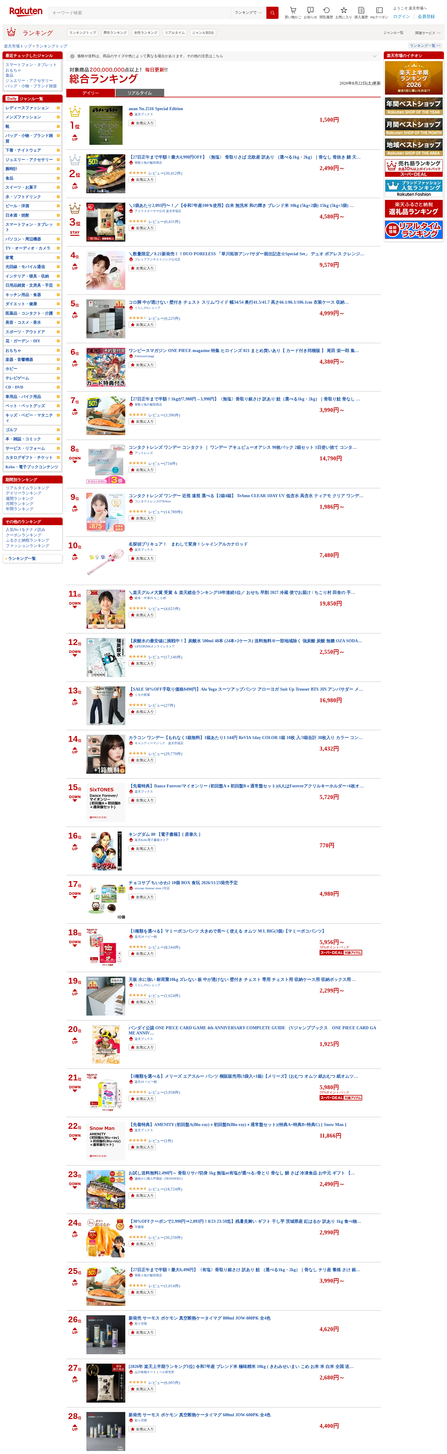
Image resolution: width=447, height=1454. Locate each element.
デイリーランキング (23, 493)
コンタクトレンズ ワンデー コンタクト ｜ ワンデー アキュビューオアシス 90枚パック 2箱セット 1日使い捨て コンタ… (243, 447)
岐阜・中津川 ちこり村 (150, 598)
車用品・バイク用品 (23, 396)
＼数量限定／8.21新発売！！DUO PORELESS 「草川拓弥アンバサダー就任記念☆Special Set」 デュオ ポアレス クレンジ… (246, 253)
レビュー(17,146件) (165, 657)
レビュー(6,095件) (164, 1382)
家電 (9, 257)
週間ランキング (19, 498)
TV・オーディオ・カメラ (27, 248)
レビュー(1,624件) (164, 995)
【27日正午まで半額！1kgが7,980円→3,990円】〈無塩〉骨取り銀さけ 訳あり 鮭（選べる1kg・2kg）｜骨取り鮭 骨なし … (244, 398)
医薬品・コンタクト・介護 (29, 313)
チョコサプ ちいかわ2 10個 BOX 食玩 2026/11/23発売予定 (183, 882)
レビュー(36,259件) (165, 1237)
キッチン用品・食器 (23, 294)
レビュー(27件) (161, 705)
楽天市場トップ (18, 46)
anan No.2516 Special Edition (156, 108)
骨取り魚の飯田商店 (148, 162)
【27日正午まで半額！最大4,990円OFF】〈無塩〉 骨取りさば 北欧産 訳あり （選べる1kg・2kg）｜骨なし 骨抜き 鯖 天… (245, 157)
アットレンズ (144, 453)
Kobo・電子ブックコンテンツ (31, 467)
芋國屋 (139, 1227)
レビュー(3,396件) (164, 415)
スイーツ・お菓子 (21, 187)
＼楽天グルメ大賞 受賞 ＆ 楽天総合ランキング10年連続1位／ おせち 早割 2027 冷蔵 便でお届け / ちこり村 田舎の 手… (242, 592)
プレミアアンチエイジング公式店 (157, 259)
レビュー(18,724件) (165, 1189)
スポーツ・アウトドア (25, 332)
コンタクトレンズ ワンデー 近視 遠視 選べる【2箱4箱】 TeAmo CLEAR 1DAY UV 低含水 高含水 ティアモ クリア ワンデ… (246, 495)
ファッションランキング (27, 545)
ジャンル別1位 (203, 32)
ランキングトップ (82, 32)
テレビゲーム (17, 378)
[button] (310, 13)
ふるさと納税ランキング (27, 540)
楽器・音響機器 (19, 359)
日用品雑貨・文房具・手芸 (29, 285)
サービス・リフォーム (25, 448)
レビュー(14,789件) (165, 512)
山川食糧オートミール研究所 (154, 1372)
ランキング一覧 (22, 558)
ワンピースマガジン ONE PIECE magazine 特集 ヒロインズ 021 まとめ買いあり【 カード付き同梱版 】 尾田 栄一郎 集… (244, 350)
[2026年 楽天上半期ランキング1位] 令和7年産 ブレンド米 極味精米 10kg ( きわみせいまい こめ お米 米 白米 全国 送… (241, 1366)
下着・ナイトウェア (23, 150)
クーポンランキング (23, 535)
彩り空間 (141, 1323)
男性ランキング (115, 32)
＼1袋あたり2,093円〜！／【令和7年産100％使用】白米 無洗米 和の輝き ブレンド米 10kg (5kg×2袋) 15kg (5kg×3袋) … (241, 205)
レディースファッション (27, 108)
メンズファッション (23, 117)
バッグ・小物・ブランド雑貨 (31, 86)
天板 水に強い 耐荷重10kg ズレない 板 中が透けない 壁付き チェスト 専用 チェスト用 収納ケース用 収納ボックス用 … (242, 979)
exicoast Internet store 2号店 (152, 888)
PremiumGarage (144, 356)
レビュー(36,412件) (165, 173)
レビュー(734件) (162, 463)
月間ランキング (19, 503)
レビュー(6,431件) (164, 221)
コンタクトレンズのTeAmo (153, 501)
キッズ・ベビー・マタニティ (29, 418)
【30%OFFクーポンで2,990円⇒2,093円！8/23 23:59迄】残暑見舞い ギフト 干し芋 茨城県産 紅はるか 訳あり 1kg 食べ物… (245, 1221)
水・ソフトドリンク (23, 196)
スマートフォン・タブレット (31, 64)
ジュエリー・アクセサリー (29, 80)
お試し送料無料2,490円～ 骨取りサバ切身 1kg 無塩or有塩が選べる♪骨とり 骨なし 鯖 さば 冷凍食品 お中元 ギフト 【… (242, 1172)
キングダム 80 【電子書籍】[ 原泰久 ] (164, 834)
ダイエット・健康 (21, 304)
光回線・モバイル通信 (25, 266)
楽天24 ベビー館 (146, 936)
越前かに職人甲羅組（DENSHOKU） (160, 1178)
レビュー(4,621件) (164, 608)
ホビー (11, 368)
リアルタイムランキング (27, 488)
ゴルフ (11, 429)
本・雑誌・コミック (23, 439)
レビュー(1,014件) (164, 1286)
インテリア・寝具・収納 (27, 276)
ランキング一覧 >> (425, 46)
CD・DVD (14, 387)
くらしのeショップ (147, 307)
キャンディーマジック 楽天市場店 (159, 743)
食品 (9, 75)
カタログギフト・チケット (29, 457)
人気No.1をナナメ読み (25, 529)
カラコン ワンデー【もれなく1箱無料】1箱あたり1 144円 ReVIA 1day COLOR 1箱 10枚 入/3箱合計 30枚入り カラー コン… (246, 737)
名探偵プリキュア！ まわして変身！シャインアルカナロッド (188, 544)
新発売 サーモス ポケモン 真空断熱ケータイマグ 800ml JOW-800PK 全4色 (200, 1318)
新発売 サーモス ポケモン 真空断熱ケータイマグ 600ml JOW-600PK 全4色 (200, 1414)
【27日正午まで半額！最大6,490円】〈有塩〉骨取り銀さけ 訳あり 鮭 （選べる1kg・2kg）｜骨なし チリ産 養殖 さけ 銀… (244, 1269)
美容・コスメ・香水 (23, 322)
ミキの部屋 (142, 694)
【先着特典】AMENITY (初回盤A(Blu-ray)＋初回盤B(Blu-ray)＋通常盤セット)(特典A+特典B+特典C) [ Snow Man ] (237, 1124)
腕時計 (11, 168)
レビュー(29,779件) (165, 753)
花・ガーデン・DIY (22, 341)
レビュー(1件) (160, 1140)
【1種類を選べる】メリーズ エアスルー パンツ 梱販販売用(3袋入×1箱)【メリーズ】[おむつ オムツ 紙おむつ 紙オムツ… (243, 1076)
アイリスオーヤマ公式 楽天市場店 (158, 211)
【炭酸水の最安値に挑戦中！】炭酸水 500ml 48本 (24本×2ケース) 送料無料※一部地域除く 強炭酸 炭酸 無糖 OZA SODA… (245, 640)
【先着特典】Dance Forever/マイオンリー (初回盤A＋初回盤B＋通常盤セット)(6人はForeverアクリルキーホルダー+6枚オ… (246, 785)
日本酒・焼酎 (17, 215)
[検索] (272, 13)
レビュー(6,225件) (164, 318)
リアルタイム (175, 32)
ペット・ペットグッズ (25, 405)
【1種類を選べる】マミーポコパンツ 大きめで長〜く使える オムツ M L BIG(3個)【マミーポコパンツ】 (227, 931)
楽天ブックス (144, 114)
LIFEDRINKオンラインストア (155, 646)
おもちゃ (13, 70)
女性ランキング (146, 32)
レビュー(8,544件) (164, 947)
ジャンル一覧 (393, 32)
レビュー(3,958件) (164, 1092)
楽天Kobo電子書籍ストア (152, 840)
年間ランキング (19, 509)
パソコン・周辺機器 (23, 239)
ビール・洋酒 (17, 206)
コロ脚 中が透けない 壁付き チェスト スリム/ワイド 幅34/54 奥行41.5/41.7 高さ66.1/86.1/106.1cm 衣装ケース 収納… (239, 302)
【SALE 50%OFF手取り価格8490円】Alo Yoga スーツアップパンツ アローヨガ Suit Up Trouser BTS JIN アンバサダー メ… (246, 689)
